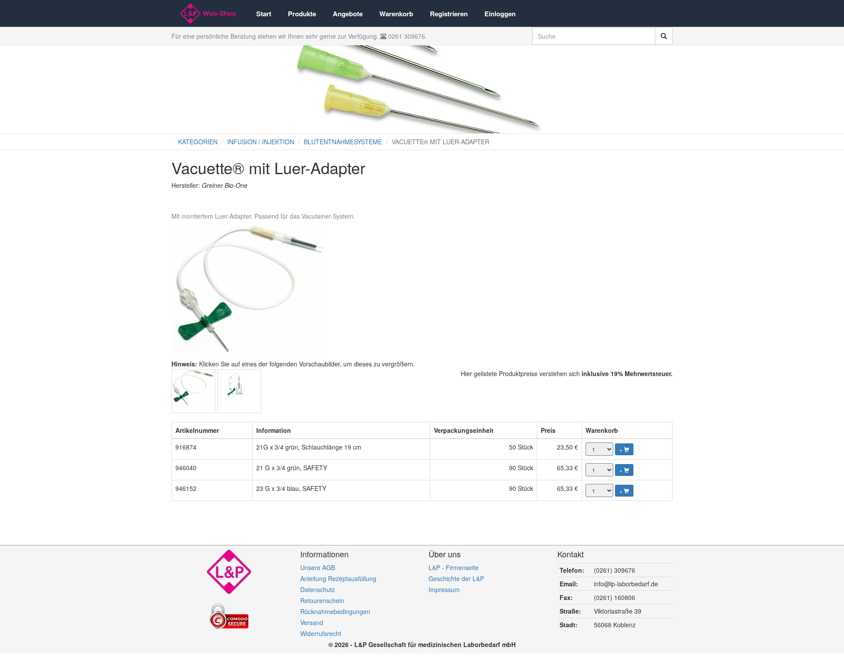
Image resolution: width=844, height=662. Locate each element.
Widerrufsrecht (320, 633)
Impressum (444, 589)
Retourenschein (322, 600)
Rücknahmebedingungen (335, 611)
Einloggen (500, 13)
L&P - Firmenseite (454, 567)
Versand (311, 622)
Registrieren (449, 13)
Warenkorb (396, 13)
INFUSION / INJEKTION (260, 141)
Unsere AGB (317, 567)
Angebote (348, 13)
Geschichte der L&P (456, 578)
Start (263, 13)
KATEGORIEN (198, 141)
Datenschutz (317, 589)
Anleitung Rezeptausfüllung (338, 578)
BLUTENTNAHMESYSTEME (343, 141)
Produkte (302, 13)
